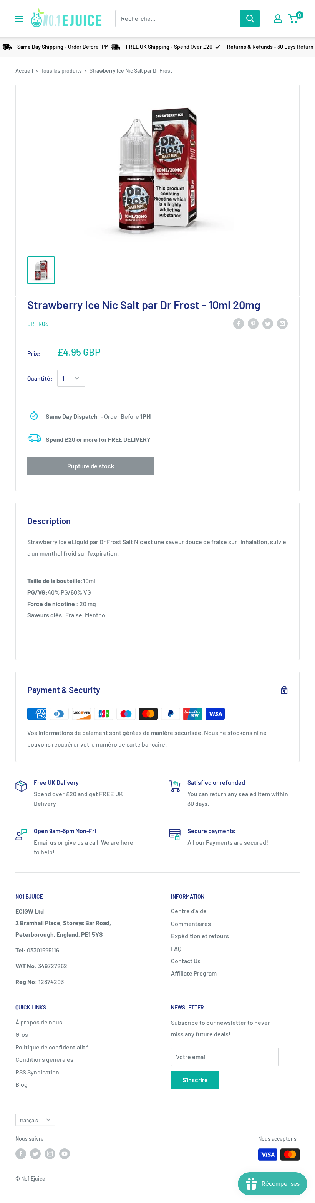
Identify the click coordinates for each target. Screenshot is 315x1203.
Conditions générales (44, 1059)
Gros (21, 1034)
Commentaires (191, 923)
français (29, 1120)
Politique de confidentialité (52, 1047)
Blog (21, 1084)
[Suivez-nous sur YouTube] (64, 1153)
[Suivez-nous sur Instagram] (50, 1153)
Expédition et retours (200, 935)
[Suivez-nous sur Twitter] (35, 1153)
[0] (293, 18)
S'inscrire (195, 1079)
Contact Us (186, 960)
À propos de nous (38, 1022)
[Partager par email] (282, 323)
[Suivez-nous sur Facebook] (20, 1153)
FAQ (176, 948)
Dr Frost (39, 324)
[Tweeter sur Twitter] (267, 323)
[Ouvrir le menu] (19, 19)
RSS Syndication (37, 1072)
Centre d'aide (189, 910)
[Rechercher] (250, 18)
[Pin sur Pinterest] (253, 323)
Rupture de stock (90, 466)
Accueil (24, 70)
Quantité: (40, 378)
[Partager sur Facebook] (238, 323)
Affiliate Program (194, 973)
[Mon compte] (278, 18)
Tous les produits (61, 70)
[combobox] (177, 18)
